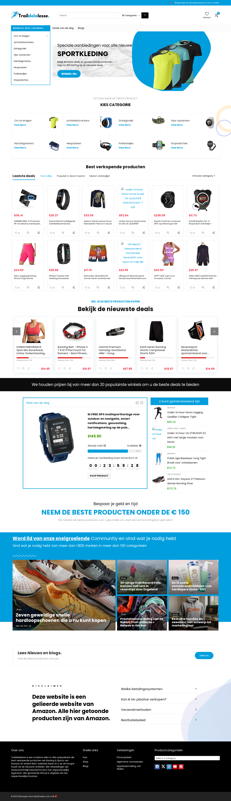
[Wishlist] (207, 14)
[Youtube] (175, 766)
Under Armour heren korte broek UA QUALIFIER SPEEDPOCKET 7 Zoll (132, 224)
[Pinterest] (181, 766)
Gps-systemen (22, 54)
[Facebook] (157, 766)
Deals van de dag (63, 28)
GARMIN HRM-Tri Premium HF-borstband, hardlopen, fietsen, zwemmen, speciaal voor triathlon (27, 225)
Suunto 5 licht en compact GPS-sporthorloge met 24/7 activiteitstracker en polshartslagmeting (167, 225)
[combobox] (187, 758)
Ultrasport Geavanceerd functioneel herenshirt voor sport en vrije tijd (132, 278)
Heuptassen (20, 67)
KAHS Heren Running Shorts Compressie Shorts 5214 (112, 350)
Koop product (99, 475)
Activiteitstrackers (24, 42)
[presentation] (16, 331)
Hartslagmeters (22, 61)
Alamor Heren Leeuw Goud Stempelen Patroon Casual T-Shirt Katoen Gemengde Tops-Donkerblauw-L (98, 225)
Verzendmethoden (136, 710)
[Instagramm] (169, 766)
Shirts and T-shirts (176, 428)
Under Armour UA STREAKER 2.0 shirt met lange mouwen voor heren (186, 437)
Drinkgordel (20, 48)
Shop (85, 761)
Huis (85, 757)
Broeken (171, 407)
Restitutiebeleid (133, 720)
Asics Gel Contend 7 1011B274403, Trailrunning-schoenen (196, 350)
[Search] (144, 15)
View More (20, 124)
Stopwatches (21, 80)
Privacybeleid (124, 757)
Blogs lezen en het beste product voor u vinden (197, 2)
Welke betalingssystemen (141, 689)
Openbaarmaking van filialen (129, 768)
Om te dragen (22, 36)
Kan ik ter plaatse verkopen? (143, 699)
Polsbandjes (20, 73)
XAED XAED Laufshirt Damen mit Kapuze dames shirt (203, 277)
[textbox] (187, 758)
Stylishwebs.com (42, 796)
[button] (159, 689)
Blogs (81, 28)
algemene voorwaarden (130, 761)
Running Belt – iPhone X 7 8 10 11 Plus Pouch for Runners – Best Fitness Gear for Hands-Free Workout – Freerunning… (31, 353)
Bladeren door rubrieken (28, 28)
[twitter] (163, 766)
